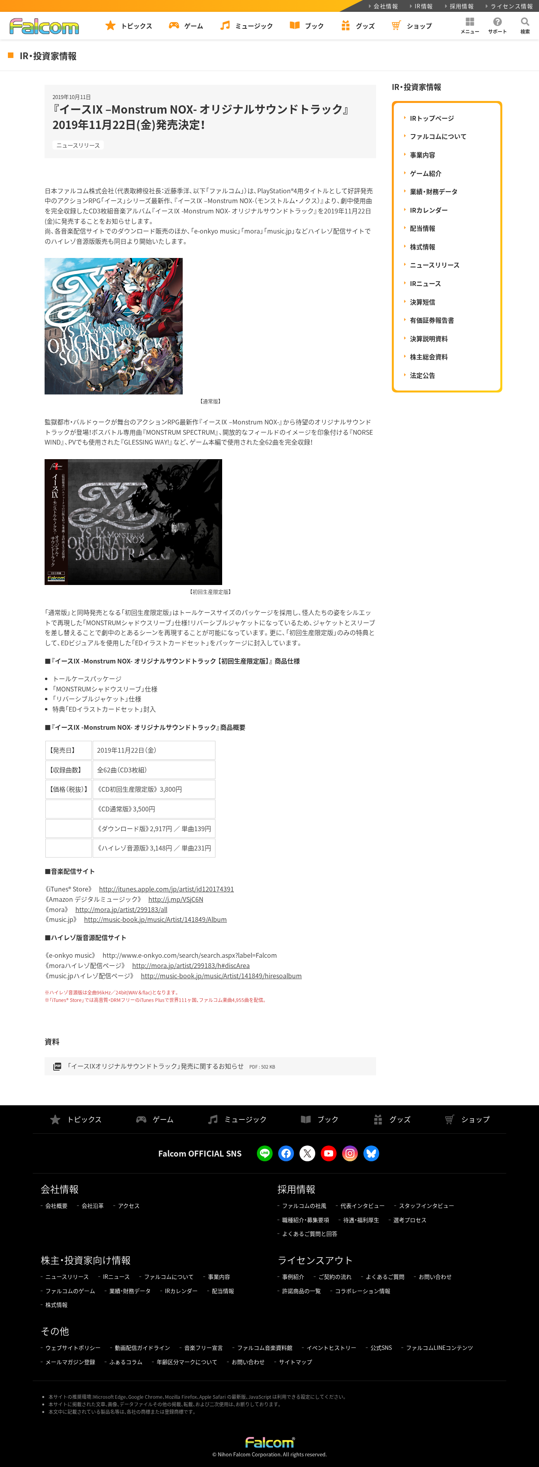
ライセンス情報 (511, 6)
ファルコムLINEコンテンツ (439, 1347)
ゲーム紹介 (426, 173)
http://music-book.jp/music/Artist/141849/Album (155, 919)
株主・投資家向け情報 (86, 1260)
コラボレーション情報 (362, 1291)
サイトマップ (295, 1362)
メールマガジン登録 (70, 1362)
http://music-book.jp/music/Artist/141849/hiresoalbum (221, 975)
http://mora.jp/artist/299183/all (121, 909)
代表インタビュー (363, 1205)
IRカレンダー (429, 210)
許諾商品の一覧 (301, 1291)
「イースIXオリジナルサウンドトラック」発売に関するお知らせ (163, 1066)
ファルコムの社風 (304, 1205)
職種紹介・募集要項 (305, 1220)
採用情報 (462, 6)
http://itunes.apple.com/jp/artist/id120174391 (166, 888)
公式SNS (381, 1347)
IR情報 (424, 6)
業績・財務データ (434, 191)
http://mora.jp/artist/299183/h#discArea (191, 965)
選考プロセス (410, 1220)
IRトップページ (432, 118)
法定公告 (422, 375)
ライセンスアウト (315, 1260)
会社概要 (56, 1205)
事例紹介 (293, 1276)
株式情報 (422, 246)
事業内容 (422, 154)
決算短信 (422, 301)
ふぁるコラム (125, 1362)
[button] (470, 25)
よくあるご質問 (385, 1276)
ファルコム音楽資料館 (264, 1347)
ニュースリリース (78, 145)
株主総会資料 (429, 356)
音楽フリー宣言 (203, 1347)
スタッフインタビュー (426, 1205)
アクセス (129, 1205)
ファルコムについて (438, 136)
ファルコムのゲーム (70, 1291)
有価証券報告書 (432, 320)
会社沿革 (93, 1205)
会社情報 (386, 6)
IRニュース (425, 283)
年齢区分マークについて (187, 1362)
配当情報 (422, 228)
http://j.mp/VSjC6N (175, 899)
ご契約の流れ (335, 1276)
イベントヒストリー (331, 1347)
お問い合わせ (435, 1276)
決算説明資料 (429, 338)
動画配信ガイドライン (142, 1347)
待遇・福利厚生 (361, 1220)
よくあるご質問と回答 (309, 1233)
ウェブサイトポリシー (73, 1347)
